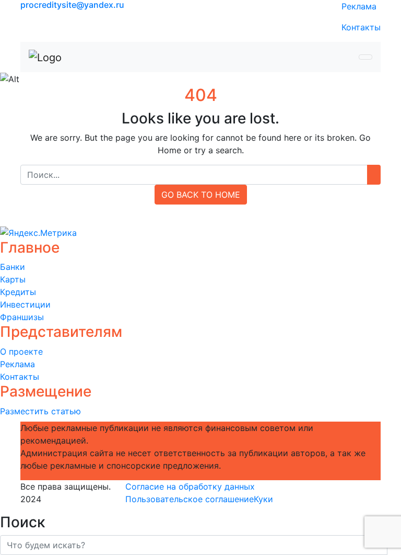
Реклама (358, 6)
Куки (263, 499)
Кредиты (18, 292)
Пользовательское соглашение (189, 499)
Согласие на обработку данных (190, 486)
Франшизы (22, 317)
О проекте (21, 351)
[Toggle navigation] (365, 57)
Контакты (361, 27)
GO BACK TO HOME (200, 194)
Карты (13, 279)
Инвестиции (25, 304)
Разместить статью (40, 411)
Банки (12, 267)
